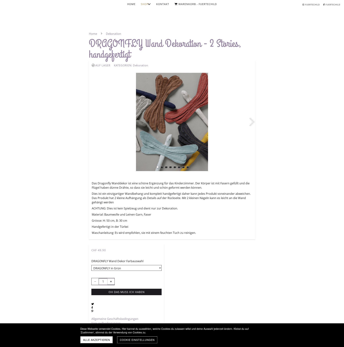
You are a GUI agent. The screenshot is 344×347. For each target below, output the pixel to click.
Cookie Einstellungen (137, 340)
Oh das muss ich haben (127, 292)
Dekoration (140, 65)
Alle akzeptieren (96, 340)
